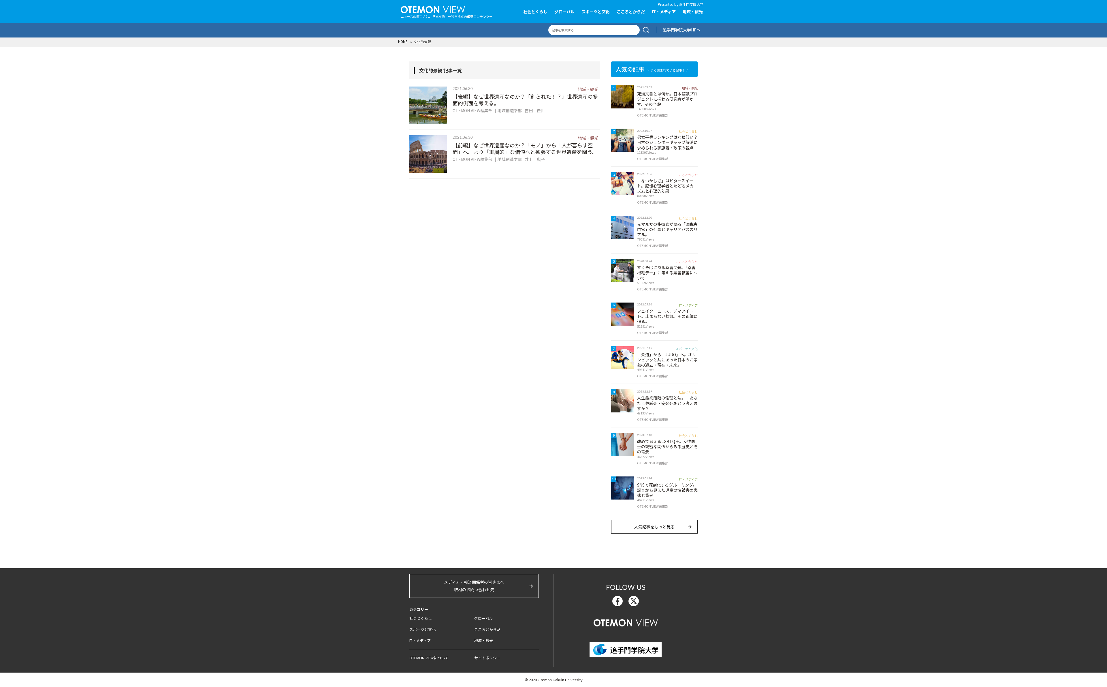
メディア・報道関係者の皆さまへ (474, 585)
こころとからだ (631, 11)
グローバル (564, 11)
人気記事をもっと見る (654, 527)
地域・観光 (693, 11)
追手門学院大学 (691, 4)
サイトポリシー (487, 657)
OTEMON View (626, 622)
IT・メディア (664, 11)
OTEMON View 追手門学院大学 (433, 9)
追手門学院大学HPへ (682, 30)
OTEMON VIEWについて (429, 657)
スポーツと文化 (595, 11)
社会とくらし (535, 11)
